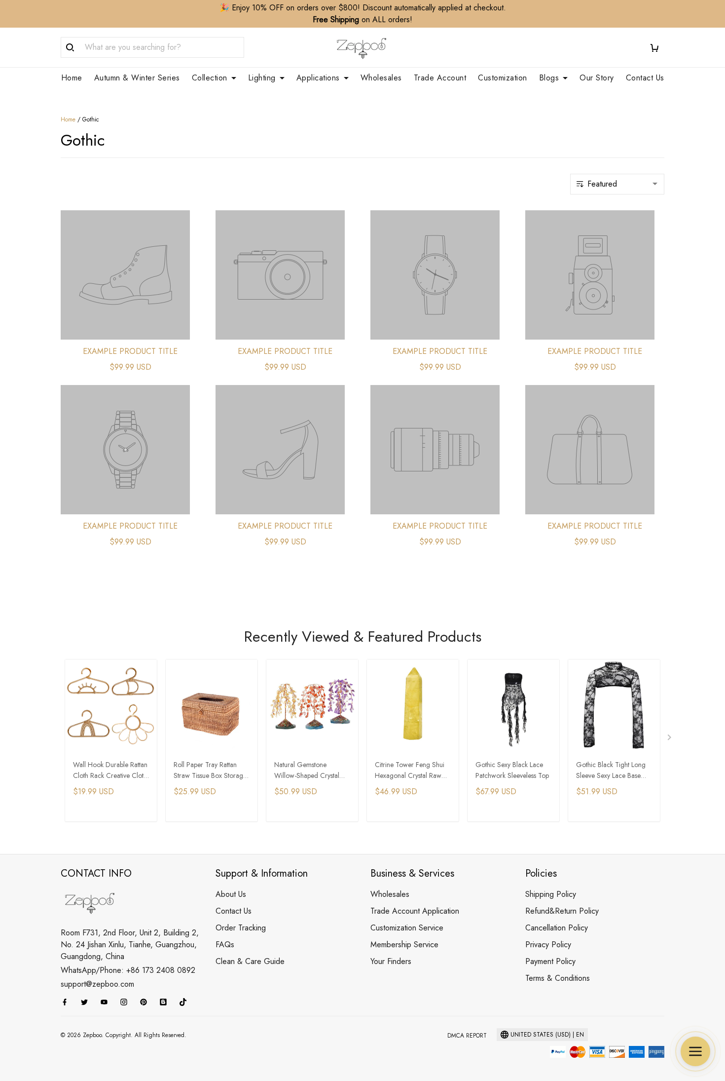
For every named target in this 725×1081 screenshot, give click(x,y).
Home (71, 78)
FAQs (225, 944)
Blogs (549, 78)
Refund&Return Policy (562, 911)
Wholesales (381, 78)
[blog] (166, 1002)
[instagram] (127, 1002)
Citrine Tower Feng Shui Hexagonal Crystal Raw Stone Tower (409, 771)
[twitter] (87, 1002)
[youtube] (107, 1002)
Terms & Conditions (557, 978)
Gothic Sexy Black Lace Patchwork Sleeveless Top (512, 770)
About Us (231, 894)
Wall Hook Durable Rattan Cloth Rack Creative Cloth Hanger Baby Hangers (110, 771)
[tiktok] (186, 1002)
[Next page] (670, 739)
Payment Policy (550, 961)
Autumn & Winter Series (137, 78)
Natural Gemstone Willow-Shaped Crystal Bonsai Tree (306, 771)
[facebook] (67, 1002)
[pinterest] (146, 1002)
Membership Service (404, 944)
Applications (318, 78)
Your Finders (390, 961)
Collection (209, 78)
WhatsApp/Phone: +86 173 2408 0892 (128, 970)
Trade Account (440, 78)
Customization (502, 78)
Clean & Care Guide (250, 961)
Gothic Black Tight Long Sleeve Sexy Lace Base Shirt (611, 771)
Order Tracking (241, 927)
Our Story (597, 78)
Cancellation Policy (556, 927)
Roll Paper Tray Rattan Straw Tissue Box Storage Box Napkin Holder (210, 771)
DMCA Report (467, 1035)
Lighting (262, 78)
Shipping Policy (550, 894)
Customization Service (406, 927)
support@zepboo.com (97, 984)
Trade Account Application (414, 911)
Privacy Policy (548, 944)
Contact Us (645, 78)
